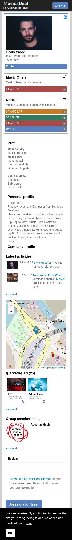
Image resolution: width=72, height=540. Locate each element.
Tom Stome (40, 275)
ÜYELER (35, 129)
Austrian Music (40, 424)
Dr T (51, 262)
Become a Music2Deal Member (31, 478)
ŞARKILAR (35, 117)
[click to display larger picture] (36, 33)
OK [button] (10, 533)
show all (12, 294)
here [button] (29, 523)
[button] (24, 504)
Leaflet (43, 367)
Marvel (60, 279)
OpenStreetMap (57, 367)
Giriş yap (60, 5)
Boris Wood (41, 262)
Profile (10, 66)
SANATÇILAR (35, 111)
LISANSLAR (35, 89)
